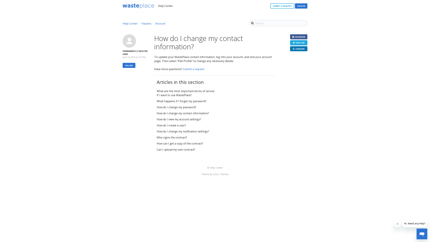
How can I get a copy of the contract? (180, 143)
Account (160, 23)
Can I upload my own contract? (176, 149)
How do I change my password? (176, 107)
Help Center (130, 23)
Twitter (300, 43)
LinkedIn (300, 49)
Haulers (147, 23)
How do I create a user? (171, 125)
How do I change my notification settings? (183, 131)
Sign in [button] (301, 6)
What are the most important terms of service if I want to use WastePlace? (185, 93)
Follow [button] (129, 65)
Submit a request (282, 6)
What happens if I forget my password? (181, 101)
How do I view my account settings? (179, 119)
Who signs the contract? (172, 137)
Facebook (300, 37)
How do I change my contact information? (183, 113)
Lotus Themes (221, 174)
